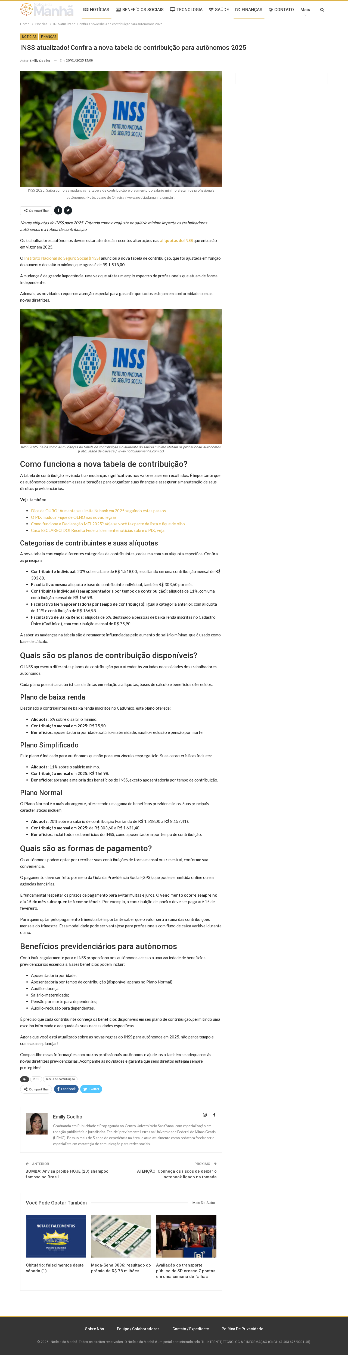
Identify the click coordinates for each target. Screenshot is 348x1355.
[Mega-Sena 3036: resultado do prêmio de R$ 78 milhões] (121, 1236)
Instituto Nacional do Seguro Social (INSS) (62, 258)
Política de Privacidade (242, 1329)
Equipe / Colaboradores (138, 1329)
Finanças (48, 37)
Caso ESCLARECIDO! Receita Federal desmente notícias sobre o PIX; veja (97, 530)
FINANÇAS (252, 9)
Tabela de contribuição (60, 1079)
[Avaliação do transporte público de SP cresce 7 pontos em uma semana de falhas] (186, 1236)
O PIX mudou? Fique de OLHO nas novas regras (74, 517)
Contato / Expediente (190, 1329)
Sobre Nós (94, 1329)
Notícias (29, 37)
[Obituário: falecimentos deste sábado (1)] (56, 1236)
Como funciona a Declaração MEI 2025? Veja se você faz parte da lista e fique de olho (108, 523)
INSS (36, 1079)
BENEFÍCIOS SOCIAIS (143, 9)
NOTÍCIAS (99, 9)
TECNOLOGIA (189, 9)
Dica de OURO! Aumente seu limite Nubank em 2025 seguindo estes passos (98, 510)
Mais (305, 9)
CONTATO (284, 9)
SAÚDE (222, 9)
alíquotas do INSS (176, 240)
